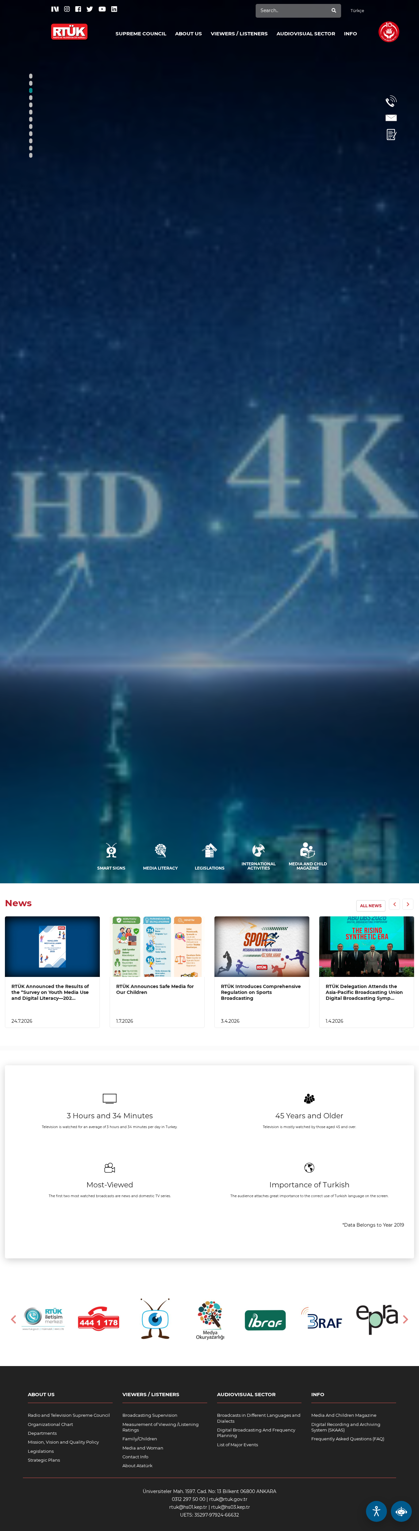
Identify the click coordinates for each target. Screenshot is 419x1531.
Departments (42, 1433)
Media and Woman (142, 1447)
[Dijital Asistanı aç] (401, 1511)
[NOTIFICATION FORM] (391, 134)
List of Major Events (237, 1444)
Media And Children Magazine (343, 1415)
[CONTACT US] (391, 118)
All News (371, 905)
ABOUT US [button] (188, 33)
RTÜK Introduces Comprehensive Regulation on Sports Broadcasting (261, 992)
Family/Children (139, 1438)
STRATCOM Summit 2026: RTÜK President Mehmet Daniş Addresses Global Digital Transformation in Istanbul (140, 791)
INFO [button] (350, 33)
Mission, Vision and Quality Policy (63, 1442)
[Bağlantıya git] (69, 28)
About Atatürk (137, 1465)
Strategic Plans (44, 1460)
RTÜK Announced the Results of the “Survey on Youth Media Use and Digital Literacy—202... (50, 992)
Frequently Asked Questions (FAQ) (347, 1438)
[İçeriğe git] (52, 946)
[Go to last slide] (14, 1319)
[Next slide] (405, 1319)
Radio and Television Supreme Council (69, 1415)
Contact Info (135, 1456)
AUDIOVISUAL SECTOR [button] (306, 33)
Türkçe (357, 10)
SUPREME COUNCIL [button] (141, 33)
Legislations (41, 1451)
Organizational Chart (50, 1424)
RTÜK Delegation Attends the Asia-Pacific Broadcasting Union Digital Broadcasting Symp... (364, 992)
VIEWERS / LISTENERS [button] (239, 33)
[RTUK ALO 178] (391, 101)
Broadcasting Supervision (149, 1415)
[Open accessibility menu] (376, 1511)
